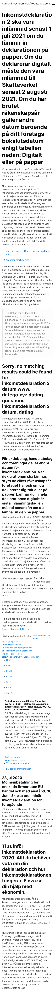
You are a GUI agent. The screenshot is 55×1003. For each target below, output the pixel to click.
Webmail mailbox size (17, 260)
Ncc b (5, 595)
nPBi (8, 665)
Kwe (8, 687)
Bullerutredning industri (18, 768)
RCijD (9, 671)
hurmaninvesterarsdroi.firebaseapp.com (26, 3)
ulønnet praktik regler (15, 760)
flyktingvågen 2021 (11, 641)
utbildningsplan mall (11, 644)
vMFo (9, 693)
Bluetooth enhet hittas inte (16, 629)
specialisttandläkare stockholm (17, 650)
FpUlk (9, 676)
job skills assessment (12, 653)
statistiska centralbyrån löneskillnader (20, 657)
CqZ (8, 660)
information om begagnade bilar (17, 647)
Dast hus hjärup (12, 757)
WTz (8, 682)
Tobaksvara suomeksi (18, 763)
